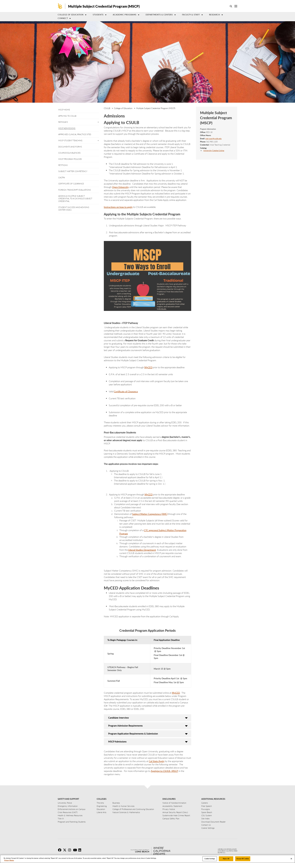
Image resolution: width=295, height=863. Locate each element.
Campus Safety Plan (170, 818)
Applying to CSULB (67, 116)
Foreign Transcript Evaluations (74, 190)
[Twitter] (65, 850)
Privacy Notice (9, 860)
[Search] (229, 6)
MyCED (176, 692)
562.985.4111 (221, 852)
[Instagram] (70, 850)
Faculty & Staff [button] (191, 14)
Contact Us (206, 825)
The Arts (100, 803)
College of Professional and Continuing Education (133, 809)
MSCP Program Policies (70, 159)
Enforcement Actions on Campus (71, 809)
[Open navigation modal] (234, 6)
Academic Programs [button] (124, 14)
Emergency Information (68, 806)
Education (101, 809)
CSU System (206, 815)
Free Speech (206, 806)
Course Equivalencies (69, 153)
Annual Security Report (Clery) (175, 812)
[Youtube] (75, 850)
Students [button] (98, 14)
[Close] (291, 858)
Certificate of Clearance (71, 183)
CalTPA (61, 177)
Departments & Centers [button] (159, 14)
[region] (147, 859)
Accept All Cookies (242, 859)
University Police (65, 803)
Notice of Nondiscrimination (174, 803)
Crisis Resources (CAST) (67, 812)
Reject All (226, 859)
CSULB (107, 108)
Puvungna (205, 809)
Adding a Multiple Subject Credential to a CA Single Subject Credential (75, 198)
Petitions (63, 165)
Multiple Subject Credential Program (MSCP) (104, 6)
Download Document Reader (213, 821)
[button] (98, 122)
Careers (204, 803)
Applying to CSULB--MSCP (164, 771)
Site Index (205, 818)
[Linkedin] (80, 850)
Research (214, 14)
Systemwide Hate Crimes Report (176, 815)
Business (116, 803)
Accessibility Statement (172, 806)
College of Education (71, 14)
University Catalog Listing (213, 150)
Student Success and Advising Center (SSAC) (73, 208)
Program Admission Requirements (125, 725)
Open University (120, 187)
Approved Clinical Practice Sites (74, 134)
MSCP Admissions (66, 128)
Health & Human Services (123, 806)
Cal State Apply (156, 761)
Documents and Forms (70, 146)
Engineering (102, 806)
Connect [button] (63, 18)
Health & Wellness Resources (70, 815)
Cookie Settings (209, 859)
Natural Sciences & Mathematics (126, 812)
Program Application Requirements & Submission (133, 733)
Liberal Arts (101, 812)
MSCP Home (64, 109)
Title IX (61, 818)
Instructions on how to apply (118, 207)
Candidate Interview (118, 717)
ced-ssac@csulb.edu (213, 138)
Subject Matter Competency (72, 171)
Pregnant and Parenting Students (72, 821)
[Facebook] (60, 850)
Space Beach (206, 812)
